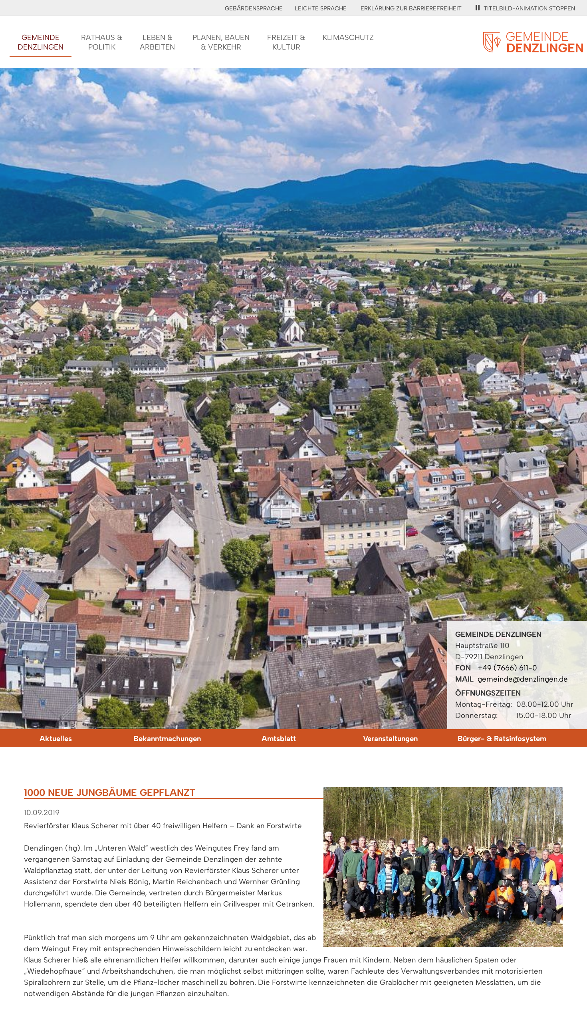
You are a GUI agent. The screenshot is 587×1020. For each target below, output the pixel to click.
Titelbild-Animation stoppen (529, 8)
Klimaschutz (348, 37)
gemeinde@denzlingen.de (523, 679)
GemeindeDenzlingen (40, 42)
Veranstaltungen (390, 738)
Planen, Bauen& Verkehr (221, 42)
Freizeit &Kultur (286, 42)
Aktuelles (56, 738)
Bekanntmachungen (167, 738)
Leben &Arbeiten (157, 42)
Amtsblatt (279, 738)
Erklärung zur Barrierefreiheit (411, 8)
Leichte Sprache (321, 8)
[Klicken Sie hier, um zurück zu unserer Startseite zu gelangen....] (533, 47)
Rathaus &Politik (101, 42)
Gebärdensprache (254, 8)
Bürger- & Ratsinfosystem (502, 738)
